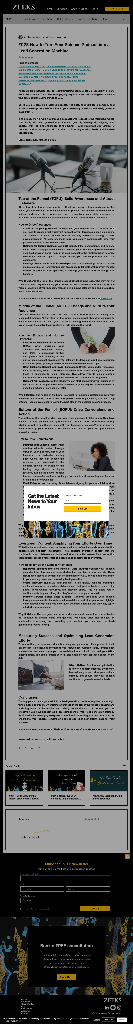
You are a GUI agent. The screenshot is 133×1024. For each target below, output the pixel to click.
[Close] (129, 1019)
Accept (122, 1019)
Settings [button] (97, 1019)
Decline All (108, 1019)
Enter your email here (73, 495)
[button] (104, 491)
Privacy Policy (15, 1020)
